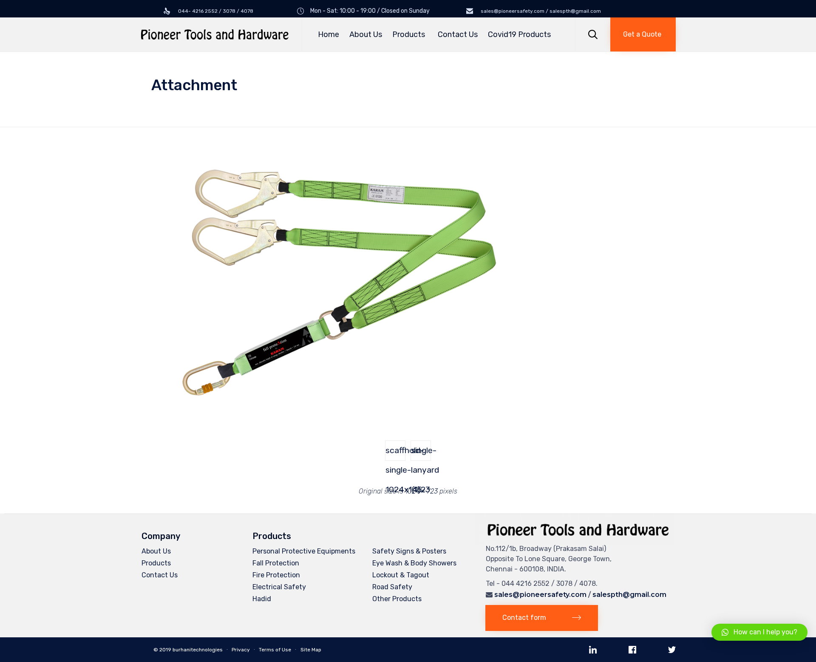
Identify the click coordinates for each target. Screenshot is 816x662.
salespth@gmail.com (629, 595)
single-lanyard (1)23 (421, 453)
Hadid (261, 599)
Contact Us (458, 34)
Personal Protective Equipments (303, 551)
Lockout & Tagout (400, 575)
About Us (365, 34)
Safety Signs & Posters (409, 551)
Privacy (241, 650)
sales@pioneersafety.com (540, 595)
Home (328, 34)
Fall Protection (275, 563)
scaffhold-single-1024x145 (395, 453)
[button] (643, 34)
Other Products (397, 599)
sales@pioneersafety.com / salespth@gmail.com (540, 11)
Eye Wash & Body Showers (414, 563)
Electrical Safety (279, 587)
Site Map (310, 650)
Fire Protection (276, 575)
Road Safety (392, 587)
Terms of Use (275, 650)
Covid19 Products (519, 34)
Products (408, 34)
